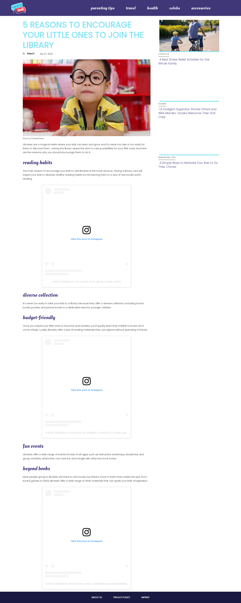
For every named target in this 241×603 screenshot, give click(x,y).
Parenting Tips (167, 157)
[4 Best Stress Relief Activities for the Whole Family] (188, 39)
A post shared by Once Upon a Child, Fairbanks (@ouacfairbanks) (87, 584)
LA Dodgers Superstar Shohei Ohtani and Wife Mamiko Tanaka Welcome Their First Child (187, 113)
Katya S (30, 53)
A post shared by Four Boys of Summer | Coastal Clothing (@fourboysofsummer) (99, 432)
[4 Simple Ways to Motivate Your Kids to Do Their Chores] (188, 143)
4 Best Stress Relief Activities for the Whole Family (183, 61)
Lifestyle (163, 54)
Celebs (162, 104)
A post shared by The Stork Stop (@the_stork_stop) (86, 281)
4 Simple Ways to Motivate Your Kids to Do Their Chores (188, 165)
